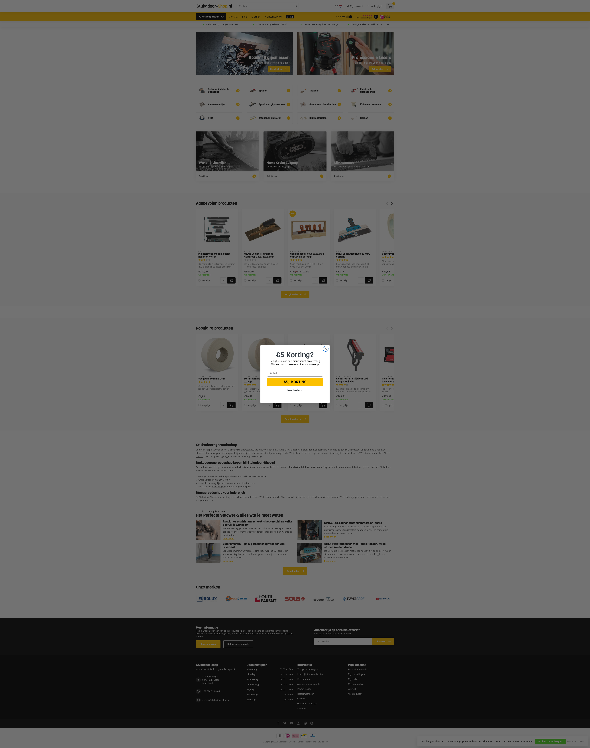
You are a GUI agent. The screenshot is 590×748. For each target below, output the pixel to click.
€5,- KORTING (295, 381)
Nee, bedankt (295, 390)
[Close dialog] (325, 348)
